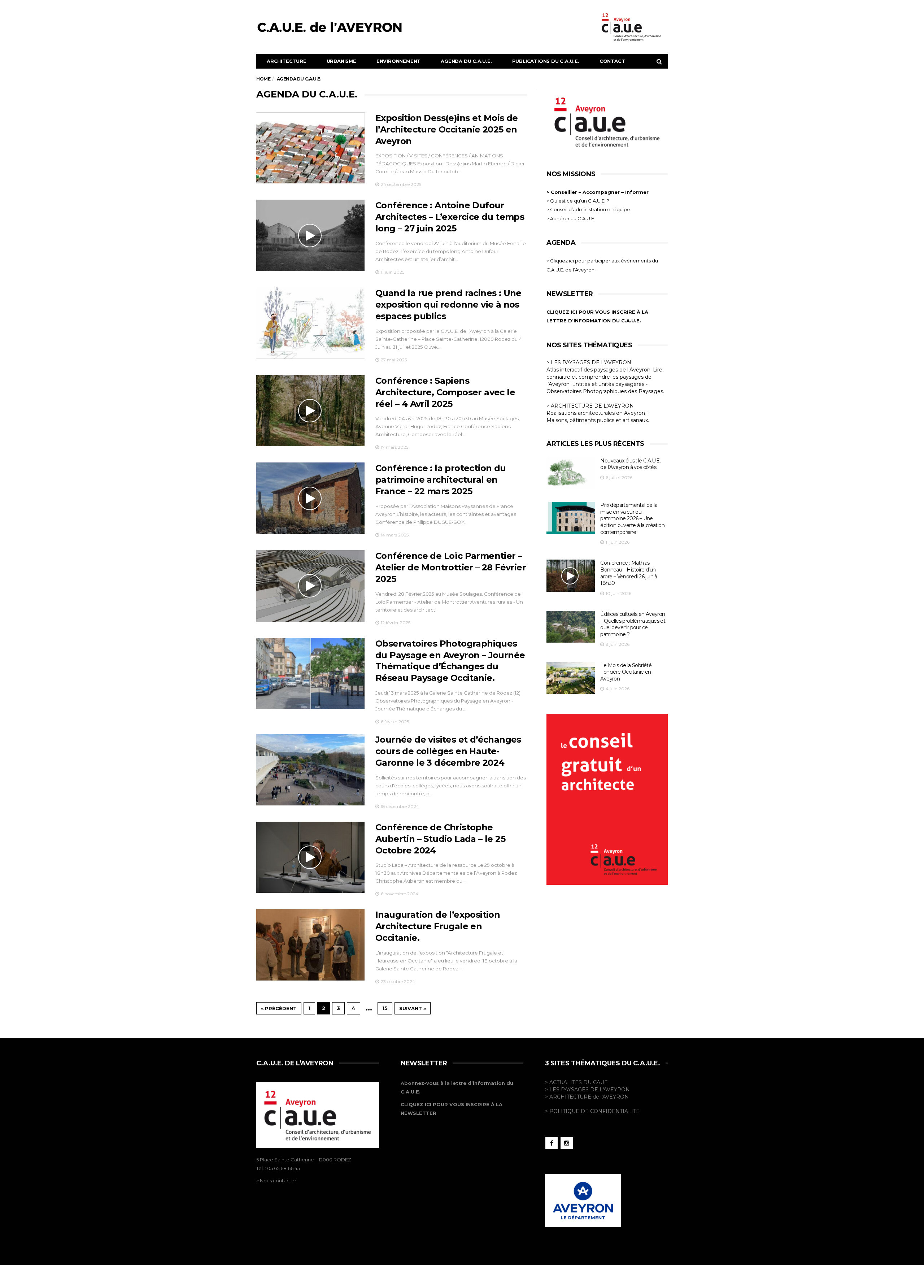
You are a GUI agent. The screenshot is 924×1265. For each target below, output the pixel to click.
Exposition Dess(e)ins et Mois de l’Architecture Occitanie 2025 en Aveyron (446, 129)
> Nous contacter (276, 1180)
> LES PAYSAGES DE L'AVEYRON (588, 362)
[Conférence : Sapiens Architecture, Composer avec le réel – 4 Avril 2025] (310, 411)
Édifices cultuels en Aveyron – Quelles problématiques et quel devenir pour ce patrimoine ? (632, 624)
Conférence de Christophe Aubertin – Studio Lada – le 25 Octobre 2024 (440, 839)
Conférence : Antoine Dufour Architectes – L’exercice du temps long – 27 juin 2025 (449, 217)
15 (385, 1008)
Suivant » (412, 1008)
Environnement (398, 61)
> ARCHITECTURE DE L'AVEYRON (590, 406)
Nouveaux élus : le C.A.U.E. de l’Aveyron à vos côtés (630, 464)
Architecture (286, 61)
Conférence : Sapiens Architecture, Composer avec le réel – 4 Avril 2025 (445, 392)
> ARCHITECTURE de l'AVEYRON (587, 1097)
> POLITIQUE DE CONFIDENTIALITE (592, 1111)
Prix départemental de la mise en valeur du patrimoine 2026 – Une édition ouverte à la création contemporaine (632, 518)
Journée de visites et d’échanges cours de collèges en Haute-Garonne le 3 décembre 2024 (448, 751)
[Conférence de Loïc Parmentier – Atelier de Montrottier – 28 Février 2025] (310, 586)
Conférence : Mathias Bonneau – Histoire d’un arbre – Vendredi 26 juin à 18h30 (628, 573)
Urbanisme (341, 61)
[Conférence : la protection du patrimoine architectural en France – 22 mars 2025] (310, 498)
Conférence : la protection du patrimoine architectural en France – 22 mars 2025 (440, 479)
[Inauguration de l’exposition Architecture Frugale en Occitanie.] (310, 945)
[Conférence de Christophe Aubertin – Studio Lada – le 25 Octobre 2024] (310, 857)
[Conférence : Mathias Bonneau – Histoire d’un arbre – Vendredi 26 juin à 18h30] (570, 576)
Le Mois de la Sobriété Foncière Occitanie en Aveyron (625, 672)
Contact (612, 61)
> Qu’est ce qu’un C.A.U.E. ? (577, 201)
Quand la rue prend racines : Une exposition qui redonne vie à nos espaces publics (448, 304)
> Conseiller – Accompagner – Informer (598, 192)
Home (263, 79)
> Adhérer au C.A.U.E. (570, 218)
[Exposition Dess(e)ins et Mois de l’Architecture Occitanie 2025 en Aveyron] (310, 148)
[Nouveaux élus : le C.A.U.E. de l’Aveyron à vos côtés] (570, 473)
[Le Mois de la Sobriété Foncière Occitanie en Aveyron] (570, 678)
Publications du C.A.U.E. (545, 61)
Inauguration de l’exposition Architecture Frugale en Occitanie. (437, 926)
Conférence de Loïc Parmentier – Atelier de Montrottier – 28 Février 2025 (450, 567)
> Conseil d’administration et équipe (588, 209)
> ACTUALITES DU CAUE (576, 1082)
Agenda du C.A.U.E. (466, 61)
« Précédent (279, 1008)
